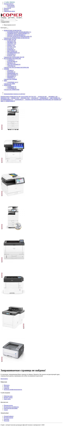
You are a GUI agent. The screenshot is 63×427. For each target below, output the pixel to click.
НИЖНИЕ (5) (11, 77)
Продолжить (4, 378)
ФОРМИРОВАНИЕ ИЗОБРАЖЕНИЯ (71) (19, 32)
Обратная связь (8, 396)
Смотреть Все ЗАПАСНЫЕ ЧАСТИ (14, 57)
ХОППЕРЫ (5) (11, 54)
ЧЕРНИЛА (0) (11, 63)
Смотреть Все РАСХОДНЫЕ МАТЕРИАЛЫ (16, 67)
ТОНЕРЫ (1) (11, 60)
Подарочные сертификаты (11, 407)
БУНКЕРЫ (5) (11, 49)
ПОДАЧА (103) (11, 46)
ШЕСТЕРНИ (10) (12, 51)
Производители (8, 405)
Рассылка (6, 420)
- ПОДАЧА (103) (24, 98)
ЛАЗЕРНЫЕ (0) (11, 86)
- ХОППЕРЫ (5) (18, 99)
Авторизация (11, 6)
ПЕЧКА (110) (11, 45)
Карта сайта (7, 399)
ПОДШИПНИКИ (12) (13, 52)
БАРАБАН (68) (11, 41)
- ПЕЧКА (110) (14, 98)
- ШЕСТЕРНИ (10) (54, 98)
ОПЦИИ (6, 69)
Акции (6, 410)
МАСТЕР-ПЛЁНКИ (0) (13, 64)
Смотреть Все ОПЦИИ (10, 79)
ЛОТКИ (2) (10, 70)
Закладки (6, 419)
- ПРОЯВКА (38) (52, 96)
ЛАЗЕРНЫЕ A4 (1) (12, 82)
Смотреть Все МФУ (9, 83)
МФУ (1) (3, 101)
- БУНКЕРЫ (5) (43, 98)
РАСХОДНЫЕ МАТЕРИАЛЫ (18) (43, 99)
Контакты (6, 385)
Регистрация (10, 5)
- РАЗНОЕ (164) (29, 99)
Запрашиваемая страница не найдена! (14, 94)
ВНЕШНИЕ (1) (11, 76)
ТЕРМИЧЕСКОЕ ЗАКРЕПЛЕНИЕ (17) (18, 33)
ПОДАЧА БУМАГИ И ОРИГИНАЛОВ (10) (19, 36)
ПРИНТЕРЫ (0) (10, 101)
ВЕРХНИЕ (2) (11, 72)
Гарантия (6, 388)
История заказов (8, 417)
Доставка (6, 386)
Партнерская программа (10, 408)
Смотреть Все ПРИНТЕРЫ (11, 89)
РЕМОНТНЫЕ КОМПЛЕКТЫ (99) (11, 96)
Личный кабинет (8, 416)
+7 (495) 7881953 (9, 2)
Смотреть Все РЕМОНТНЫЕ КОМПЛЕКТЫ (16, 38)
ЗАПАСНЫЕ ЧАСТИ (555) (28, 96)
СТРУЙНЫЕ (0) (11, 88)
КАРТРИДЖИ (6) (12, 61)
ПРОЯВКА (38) (11, 42)
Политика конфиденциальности (13, 389)
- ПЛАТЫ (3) (34, 98)
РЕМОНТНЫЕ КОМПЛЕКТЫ (12, 30)
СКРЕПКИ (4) (11, 66)
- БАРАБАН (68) (41, 96)
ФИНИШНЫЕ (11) (12, 73)
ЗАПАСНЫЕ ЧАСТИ (10, 39)
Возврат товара (8, 397)
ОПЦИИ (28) (57, 99)
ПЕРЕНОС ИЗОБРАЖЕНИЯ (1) (16, 35)
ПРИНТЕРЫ (7, 85)
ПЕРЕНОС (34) (11, 43)
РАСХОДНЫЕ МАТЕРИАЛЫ (12, 58)
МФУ (5, 80)
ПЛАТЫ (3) (10, 48)
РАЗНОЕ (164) (11, 55)
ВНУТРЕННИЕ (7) (12, 75)
